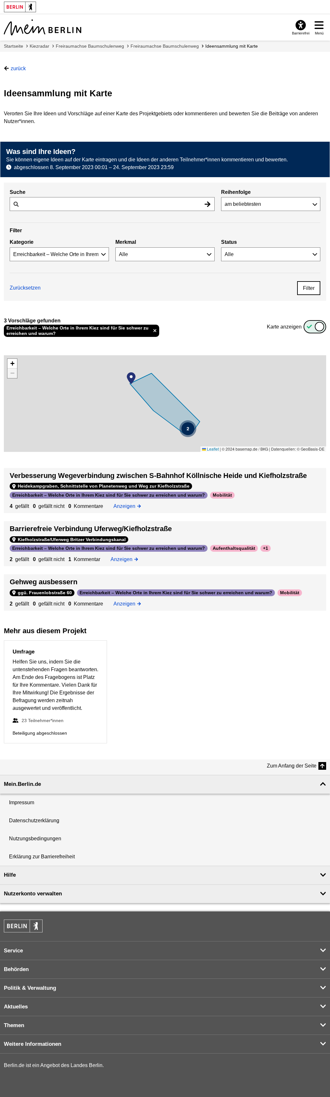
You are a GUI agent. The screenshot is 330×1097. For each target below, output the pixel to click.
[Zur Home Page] (42, 27)
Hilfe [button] (10, 875)
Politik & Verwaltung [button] (30, 988)
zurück (18, 68)
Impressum (21, 802)
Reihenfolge (236, 192)
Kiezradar (39, 46)
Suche (17, 192)
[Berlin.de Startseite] (23, 926)
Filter (309, 288)
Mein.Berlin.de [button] (22, 784)
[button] (131, 378)
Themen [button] (14, 1025)
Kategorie (22, 242)
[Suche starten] (207, 204)
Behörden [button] (16, 969)
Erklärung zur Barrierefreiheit (42, 856)
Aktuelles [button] (16, 1007)
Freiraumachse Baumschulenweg (90, 46)
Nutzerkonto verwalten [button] (33, 894)
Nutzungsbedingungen (35, 838)
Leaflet (212, 449)
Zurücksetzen (25, 288)
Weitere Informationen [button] (32, 1044)
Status (229, 242)
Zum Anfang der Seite (291, 765)
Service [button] (13, 951)
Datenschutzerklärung (34, 820)
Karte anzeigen (284, 326)
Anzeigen (126, 506)
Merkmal (125, 242)
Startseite (13, 46)
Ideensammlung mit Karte (231, 46)
